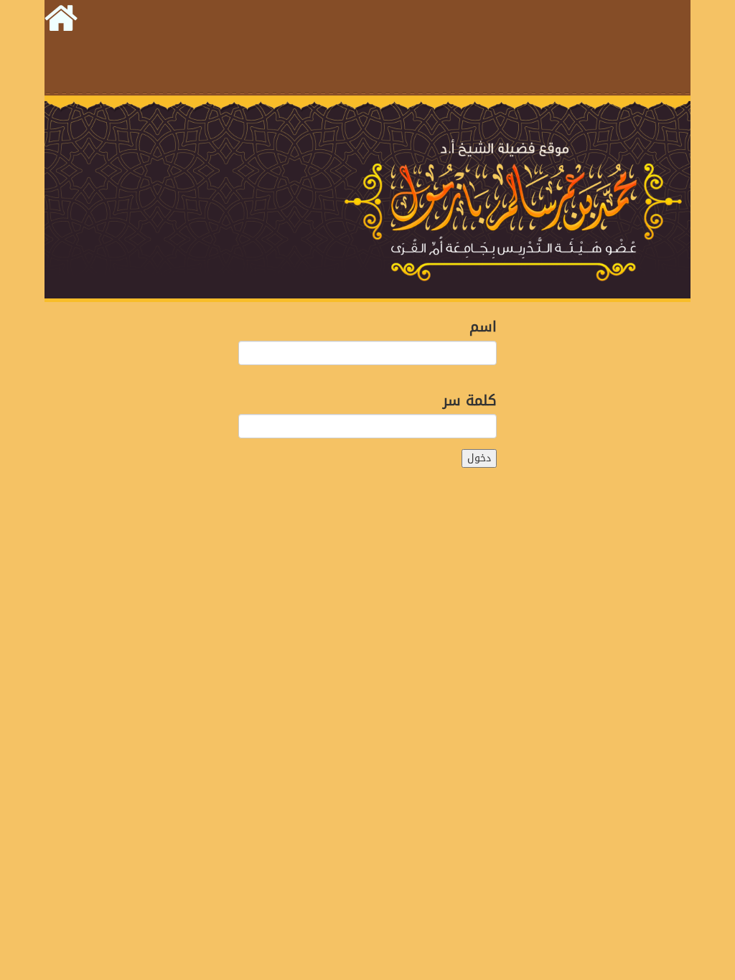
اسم (483, 325)
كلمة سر (470, 399)
